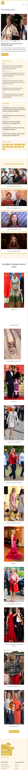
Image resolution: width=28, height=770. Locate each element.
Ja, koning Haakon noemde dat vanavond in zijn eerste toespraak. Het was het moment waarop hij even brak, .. (13, 74)
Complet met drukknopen (14, 442)
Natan (19, 146)
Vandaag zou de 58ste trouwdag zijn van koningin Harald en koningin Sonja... (12, 88)
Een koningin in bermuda (14, 604)
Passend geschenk (14, 325)
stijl (23, 146)
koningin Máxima (17, 144)
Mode (12, 146)
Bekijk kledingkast (14, 731)
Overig (4, 41)
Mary (4, 146)
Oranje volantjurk (14, 726)
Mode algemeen (4, 764)
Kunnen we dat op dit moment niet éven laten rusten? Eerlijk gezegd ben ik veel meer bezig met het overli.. (13, 82)
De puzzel (14, 401)
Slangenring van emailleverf (14, 361)
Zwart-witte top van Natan (14, 686)
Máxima (15, 146)
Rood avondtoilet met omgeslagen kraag (14, 645)
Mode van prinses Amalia (14, 251)
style (4, 149)
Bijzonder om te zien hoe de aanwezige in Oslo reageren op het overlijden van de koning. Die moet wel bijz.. (12, 67)
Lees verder (4, 54)
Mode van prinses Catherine (14, 186)
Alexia (16, 768)
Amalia (7, 144)
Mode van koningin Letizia (14, 229)
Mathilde (7, 146)
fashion (11, 144)
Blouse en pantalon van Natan (14, 482)
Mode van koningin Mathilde (14, 208)
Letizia (23, 144)
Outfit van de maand (5, 766)
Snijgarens (14, 563)
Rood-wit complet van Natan (14, 523)
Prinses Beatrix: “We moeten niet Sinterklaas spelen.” (11, 44)
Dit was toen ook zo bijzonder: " (13, 95)
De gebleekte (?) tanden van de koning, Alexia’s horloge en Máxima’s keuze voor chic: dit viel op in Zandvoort (14, 109)
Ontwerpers (3, 768)
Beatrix (16, 764)
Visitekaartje (14, 309)
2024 (3, 144)
